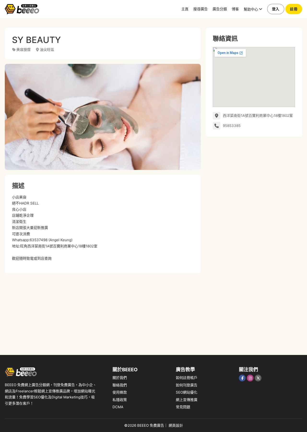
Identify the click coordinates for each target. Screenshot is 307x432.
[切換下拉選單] (260, 9)
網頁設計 (176, 425)
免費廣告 (157, 425)
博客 (235, 8)
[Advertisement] (103, 311)
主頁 (185, 8)
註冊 (293, 9)
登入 (275, 9)
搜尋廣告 (200, 8)
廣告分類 (220, 8)
